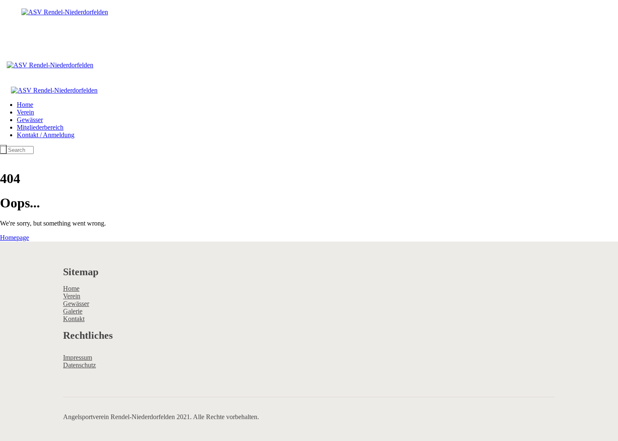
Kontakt (74, 318)
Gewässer (76, 303)
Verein (71, 296)
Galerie (72, 311)
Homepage (14, 237)
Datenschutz (79, 365)
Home (71, 288)
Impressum (77, 357)
